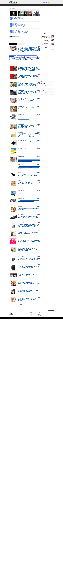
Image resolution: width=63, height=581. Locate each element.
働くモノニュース (45, 92)
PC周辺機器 (20, 140)
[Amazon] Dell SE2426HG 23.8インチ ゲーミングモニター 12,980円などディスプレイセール (28, 201)
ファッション (26, 214)
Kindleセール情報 (12, 36)
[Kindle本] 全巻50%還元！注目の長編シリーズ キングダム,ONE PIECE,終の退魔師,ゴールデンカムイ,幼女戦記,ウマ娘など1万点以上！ (28, 126)
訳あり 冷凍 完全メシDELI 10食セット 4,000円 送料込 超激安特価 (28, 209)
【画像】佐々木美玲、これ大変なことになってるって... (19, 25)
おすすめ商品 (21, 98)
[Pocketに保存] (46, 2)
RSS (39, 314)
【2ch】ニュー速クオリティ (46, 88)
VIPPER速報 (44, 85)
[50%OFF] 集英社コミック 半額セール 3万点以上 (18, 57)
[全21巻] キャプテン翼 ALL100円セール (25, 59)
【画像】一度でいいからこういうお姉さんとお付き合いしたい (20, 24)
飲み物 (22, 132)
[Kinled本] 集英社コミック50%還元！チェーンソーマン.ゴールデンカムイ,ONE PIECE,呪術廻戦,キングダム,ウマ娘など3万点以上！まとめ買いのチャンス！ (29, 84)
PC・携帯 (20, 190)
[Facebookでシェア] (43, 2)
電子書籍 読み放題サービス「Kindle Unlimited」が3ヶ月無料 (18, 54)
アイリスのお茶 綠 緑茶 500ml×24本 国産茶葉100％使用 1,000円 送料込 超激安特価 (28, 233)
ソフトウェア (24, 148)
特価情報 (13, 8)
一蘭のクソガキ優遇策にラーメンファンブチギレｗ (19, 26)
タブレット (23, 190)
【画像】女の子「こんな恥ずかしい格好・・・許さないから (20, 31)
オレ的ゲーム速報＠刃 (45, 81)
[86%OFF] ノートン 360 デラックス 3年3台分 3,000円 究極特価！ (28, 150)
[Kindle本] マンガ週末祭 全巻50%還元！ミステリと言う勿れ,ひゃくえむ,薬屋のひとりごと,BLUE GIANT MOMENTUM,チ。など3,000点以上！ (29, 108)
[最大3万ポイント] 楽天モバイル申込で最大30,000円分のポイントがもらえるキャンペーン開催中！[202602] (29, 241)
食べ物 (20, 180)
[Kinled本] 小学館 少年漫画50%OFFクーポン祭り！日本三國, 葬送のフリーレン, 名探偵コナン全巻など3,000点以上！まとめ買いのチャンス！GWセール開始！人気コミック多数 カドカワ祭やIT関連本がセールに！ (29, 69)
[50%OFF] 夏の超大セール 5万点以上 (21, 58)
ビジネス (23, 214)
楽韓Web (44, 83)
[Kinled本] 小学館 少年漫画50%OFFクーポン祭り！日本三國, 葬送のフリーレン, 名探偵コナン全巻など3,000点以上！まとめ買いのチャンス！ (29, 76)
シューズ (20, 214)
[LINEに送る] (42, 2)
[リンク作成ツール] (53, 2)
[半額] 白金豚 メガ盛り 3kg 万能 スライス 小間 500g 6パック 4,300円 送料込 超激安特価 (29, 183)
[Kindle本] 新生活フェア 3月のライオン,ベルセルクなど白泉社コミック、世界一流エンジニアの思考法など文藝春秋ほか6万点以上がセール (29, 92)
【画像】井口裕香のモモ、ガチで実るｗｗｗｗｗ (18, 30)
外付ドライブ (24, 140)
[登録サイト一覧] (51, 2)
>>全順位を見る (47, 94)
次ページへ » (28, 304)
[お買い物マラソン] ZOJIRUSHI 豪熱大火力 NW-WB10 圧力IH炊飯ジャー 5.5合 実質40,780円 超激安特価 (29, 259)
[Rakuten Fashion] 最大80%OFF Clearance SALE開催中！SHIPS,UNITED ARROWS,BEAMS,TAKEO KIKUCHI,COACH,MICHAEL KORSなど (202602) (29, 225)
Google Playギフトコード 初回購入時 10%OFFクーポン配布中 (45, 47)
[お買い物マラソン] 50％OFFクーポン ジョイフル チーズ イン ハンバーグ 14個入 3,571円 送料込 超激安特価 (29, 283)
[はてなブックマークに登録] (45, 2)
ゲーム (22, 172)
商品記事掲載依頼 (32, 314)
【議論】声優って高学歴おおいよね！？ (17, 17)
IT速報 (43, 90)
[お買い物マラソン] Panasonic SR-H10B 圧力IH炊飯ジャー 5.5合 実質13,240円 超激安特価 (29, 267)
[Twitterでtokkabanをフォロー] (40, 2)
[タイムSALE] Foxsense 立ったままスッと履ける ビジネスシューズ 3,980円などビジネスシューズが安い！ (29, 217)
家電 (19, 164)
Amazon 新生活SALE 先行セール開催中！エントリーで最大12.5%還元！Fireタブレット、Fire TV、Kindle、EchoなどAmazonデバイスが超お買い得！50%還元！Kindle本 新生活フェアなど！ (29, 117)
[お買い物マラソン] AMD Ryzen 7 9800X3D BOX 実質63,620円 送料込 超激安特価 (28, 291)
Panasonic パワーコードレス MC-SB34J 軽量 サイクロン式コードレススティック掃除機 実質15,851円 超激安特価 (29, 167)
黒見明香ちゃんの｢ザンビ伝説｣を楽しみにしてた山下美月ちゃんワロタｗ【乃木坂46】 (24, 19)
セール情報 (26, 98)
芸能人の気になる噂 (37, 18)
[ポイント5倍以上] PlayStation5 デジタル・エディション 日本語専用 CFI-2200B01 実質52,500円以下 (29, 175)
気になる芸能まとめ (37, 17)
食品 (19, 132)
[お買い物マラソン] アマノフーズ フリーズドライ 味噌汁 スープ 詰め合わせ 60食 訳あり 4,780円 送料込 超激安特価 (28, 299)
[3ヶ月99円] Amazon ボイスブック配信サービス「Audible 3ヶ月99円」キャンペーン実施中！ (29, 100)
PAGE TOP (51, 310)
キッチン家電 (21, 256)
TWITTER (39, 315)
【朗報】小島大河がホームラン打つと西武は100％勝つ (19, 32)
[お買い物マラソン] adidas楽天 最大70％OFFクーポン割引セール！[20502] (28, 275)
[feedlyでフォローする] (50, 2)
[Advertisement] (47, 19)
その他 (20, 82)
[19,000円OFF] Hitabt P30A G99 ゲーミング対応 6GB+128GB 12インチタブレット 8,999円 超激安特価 (29, 192)
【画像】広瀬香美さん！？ (15, 23)
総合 (10, 8)
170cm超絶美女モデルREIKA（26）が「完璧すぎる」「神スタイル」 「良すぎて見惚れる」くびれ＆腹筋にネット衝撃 (25, 29)
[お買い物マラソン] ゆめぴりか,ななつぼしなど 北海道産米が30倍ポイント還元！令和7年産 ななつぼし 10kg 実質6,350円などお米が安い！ (29, 249)
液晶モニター (24, 198)
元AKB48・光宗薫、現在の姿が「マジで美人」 (18, 18)
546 (25, 304)
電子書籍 (22, 82)
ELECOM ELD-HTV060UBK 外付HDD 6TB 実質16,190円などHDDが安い (29, 142)
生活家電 (22, 164)
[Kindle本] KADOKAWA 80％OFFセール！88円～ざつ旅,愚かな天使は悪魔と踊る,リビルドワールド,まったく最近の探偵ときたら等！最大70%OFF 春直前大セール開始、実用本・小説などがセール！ (29, 160)
